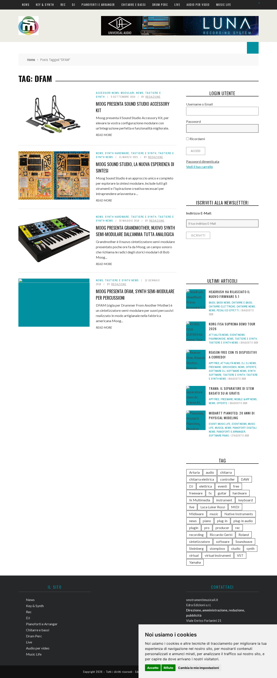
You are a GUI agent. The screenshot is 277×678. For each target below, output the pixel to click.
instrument (224, 500)
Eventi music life (219, 424)
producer (222, 528)
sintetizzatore (199, 541)
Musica (219, 428)
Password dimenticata (202, 161)
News (25, 4)
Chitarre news (246, 306)
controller (227, 479)
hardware (240, 493)
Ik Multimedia (199, 500)
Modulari (127, 93)
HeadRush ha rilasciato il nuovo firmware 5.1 (229, 294)
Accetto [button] (153, 668)
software (222, 541)
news (193, 521)
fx (210, 493)
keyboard (245, 500)
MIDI (235, 507)
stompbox (217, 548)
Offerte (251, 367)
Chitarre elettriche (222, 306)
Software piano (219, 435)
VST (240, 555)
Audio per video (198, 4)
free (236, 486)
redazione (153, 97)
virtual (194, 555)
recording (196, 534)
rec (237, 528)
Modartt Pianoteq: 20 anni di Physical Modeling (232, 415)
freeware (196, 493)
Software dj (217, 371)
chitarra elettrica (201, 479)
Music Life (223, 4)
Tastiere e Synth (143, 153)
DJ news (251, 363)
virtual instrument (218, 555)
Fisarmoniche (217, 339)
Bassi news (223, 302)
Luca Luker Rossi (212, 507)
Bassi (212, 302)
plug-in (222, 521)
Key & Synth (45, 4)
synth (250, 548)
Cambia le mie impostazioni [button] (198, 668)
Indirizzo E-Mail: (199, 213)
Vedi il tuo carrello (199, 167)
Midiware (196, 514)
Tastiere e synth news (122, 280)
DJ (73, 4)
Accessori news (107, 93)
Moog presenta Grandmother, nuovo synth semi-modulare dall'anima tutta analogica (135, 230)
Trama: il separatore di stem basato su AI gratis (231, 391)
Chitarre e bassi (133, 4)
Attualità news (219, 335)
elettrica (205, 486)
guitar (222, 493)
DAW (245, 479)
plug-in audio (243, 521)
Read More (104, 135)
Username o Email (199, 104)
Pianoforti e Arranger (98, 4)
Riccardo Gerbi (221, 534)
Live (177, 4)
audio (210, 472)
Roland (243, 534)
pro (206, 528)
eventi (222, 486)
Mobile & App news (245, 399)
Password (193, 121)
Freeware (215, 367)
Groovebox (229, 367)
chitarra (226, 472)
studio (235, 548)
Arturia (194, 472)
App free (214, 363)
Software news (236, 371)
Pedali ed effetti (228, 310)
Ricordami (197, 139)
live (191, 507)
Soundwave (243, 541)
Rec (63, 4)
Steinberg (196, 548)
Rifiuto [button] (168, 668)
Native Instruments (238, 514)
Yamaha (195, 562)
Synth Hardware (117, 153)
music (214, 514)
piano (207, 521)
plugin (193, 528)
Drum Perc (160, 4)
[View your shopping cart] (257, 4)
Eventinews (237, 335)
